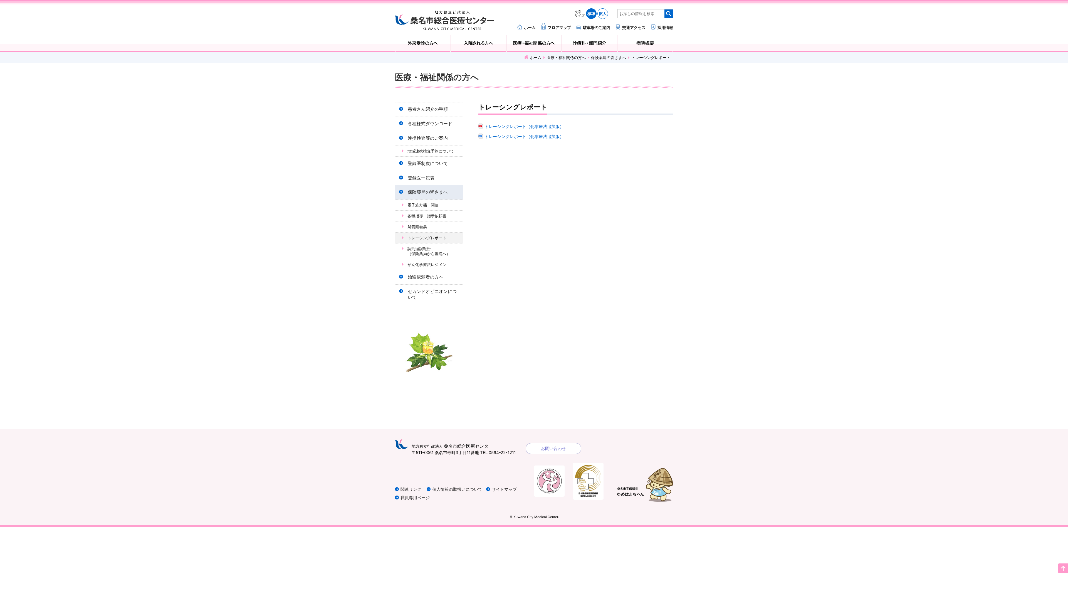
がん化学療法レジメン (426, 264)
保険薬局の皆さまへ (608, 57)
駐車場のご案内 (596, 27)
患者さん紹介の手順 (428, 109)
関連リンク (410, 489)
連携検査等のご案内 (428, 138)
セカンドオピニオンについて (432, 294)
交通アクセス (634, 27)
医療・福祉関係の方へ (534, 43)
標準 (591, 13)
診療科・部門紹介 (589, 43)
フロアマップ (559, 27)
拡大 (603, 13)
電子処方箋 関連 (423, 205)
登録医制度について (428, 163)
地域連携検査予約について (430, 151)
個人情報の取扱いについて (457, 489)
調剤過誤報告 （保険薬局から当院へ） (432, 251)
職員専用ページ (415, 498)
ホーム (530, 27)
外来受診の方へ (422, 43)
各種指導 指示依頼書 (426, 215)
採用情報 (665, 27)
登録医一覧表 (421, 178)
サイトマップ (504, 489)
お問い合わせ (553, 448)
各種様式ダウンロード (430, 123)
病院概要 (645, 43)
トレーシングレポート (426, 237)
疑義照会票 (417, 226)
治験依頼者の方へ (425, 277)
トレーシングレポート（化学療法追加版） (524, 126)
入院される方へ (478, 43)
